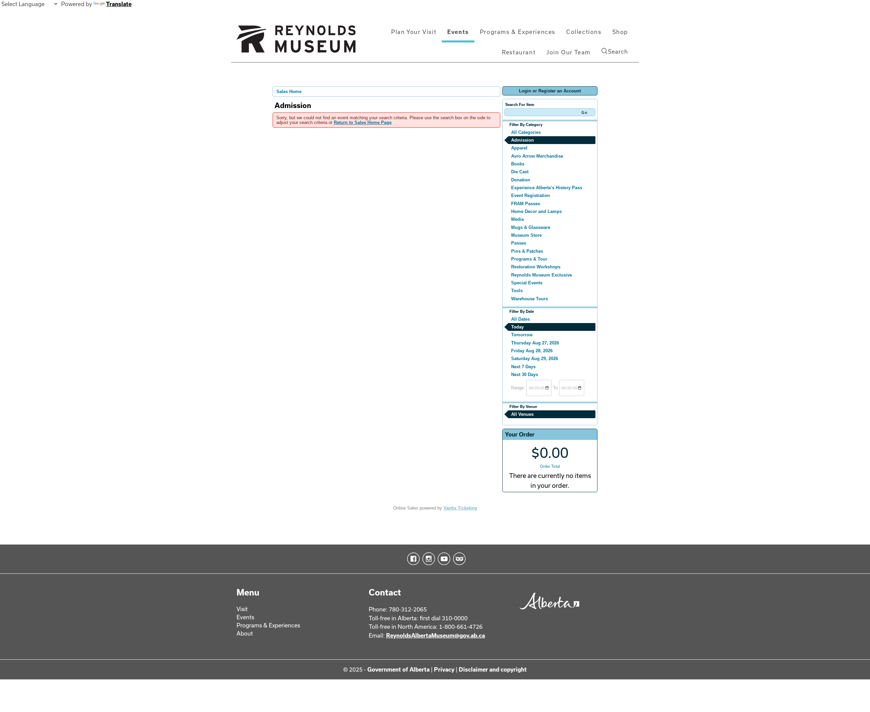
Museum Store (526, 235)
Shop (620, 32)
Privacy (444, 669)
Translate (119, 4)
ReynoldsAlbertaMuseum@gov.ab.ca (435, 635)
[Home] (296, 41)
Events (458, 32)
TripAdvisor (458, 559)
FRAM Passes (525, 203)
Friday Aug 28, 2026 (532, 350)
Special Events (526, 282)
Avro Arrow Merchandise (537, 156)
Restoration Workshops (535, 266)
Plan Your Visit (413, 32)
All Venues (522, 414)
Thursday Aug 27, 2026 (535, 342)
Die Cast (519, 171)
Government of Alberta (398, 669)
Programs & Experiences (517, 32)
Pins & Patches (527, 251)
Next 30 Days (524, 374)
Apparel (519, 147)
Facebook (412, 559)
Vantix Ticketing (460, 508)
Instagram (427, 559)
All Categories (526, 132)
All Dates (520, 319)
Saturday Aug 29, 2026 (534, 358)
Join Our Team (568, 52)
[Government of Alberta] (547, 611)
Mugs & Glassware (530, 227)
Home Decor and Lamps (536, 211)
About (245, 633)
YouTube (442, 559)
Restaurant (519, 52)
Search (618, 51)
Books (517, 163)
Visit (242, 609)
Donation (520, 179)
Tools (517, 290)
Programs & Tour (529, 259)
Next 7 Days (523, 366)
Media (517, 219)
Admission (522, 140)
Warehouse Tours (529, 298)
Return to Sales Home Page (363, 122)
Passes (518, 243)
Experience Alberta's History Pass (546, 187)
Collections (584, 32)
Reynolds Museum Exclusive (541, 275)
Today (517, 327)
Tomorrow (522, 334)
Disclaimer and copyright (493, 669)
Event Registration (530, 195)
